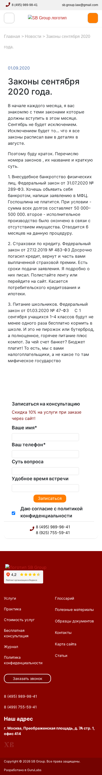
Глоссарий (64, 598)
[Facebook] (16, 377)
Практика (12, 609)
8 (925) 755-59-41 (53, 532)
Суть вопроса (27, 461)
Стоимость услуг (19, 619)
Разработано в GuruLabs (22, 770)
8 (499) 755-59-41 (20, 707)
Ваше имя (24, 427)
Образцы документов (74, 621)
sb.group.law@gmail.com (80, 5)
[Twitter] (21, 377)
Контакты (63, 632)
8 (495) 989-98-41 (25, 5)
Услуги (10, 598)
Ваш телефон (29, 444)
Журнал (11, 646)
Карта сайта (65, 644)
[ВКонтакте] (27, 377)
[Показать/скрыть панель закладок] (10, 376)
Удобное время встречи (40, 478)
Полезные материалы (74, 609)
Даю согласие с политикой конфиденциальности (51, 512)
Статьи (61, 655)
